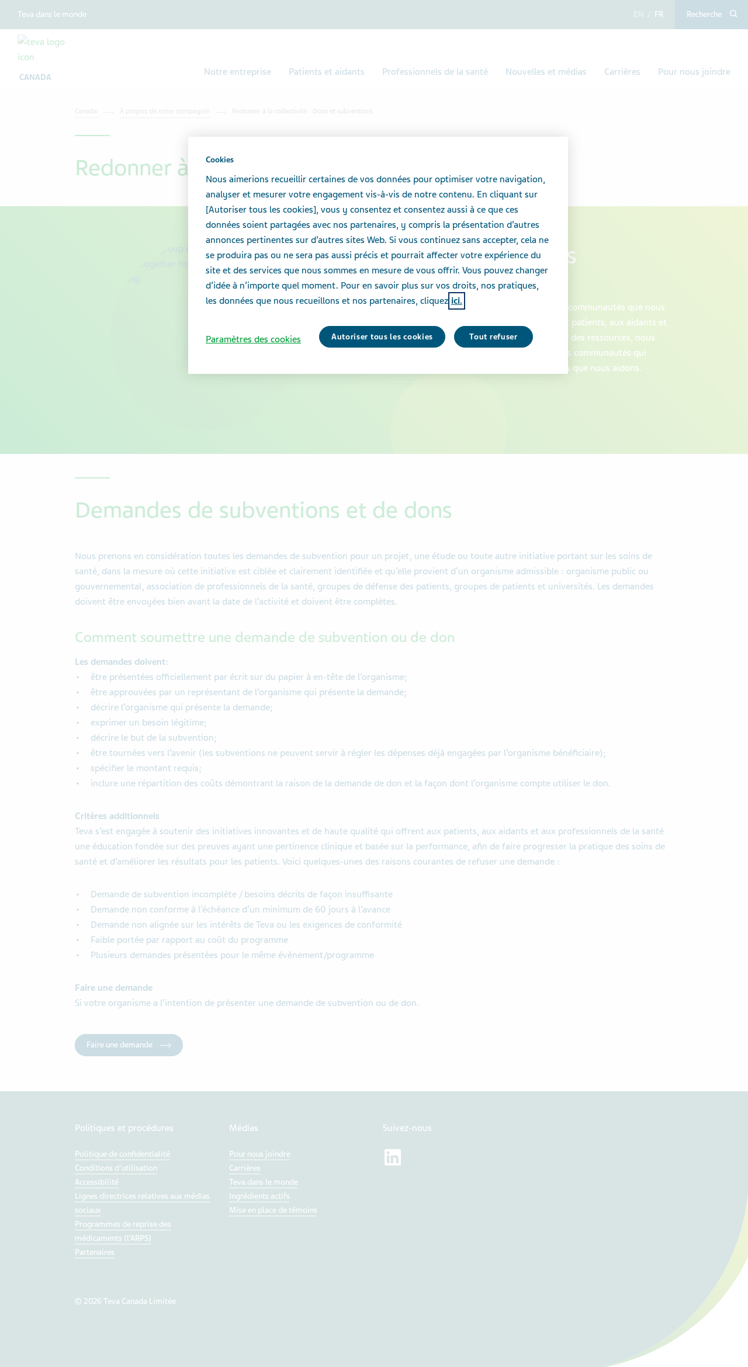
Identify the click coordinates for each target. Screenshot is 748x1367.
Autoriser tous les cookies (382, 337)
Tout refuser (493, 337)
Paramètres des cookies (253, 339)
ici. (456, 301)
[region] (378, 255)
